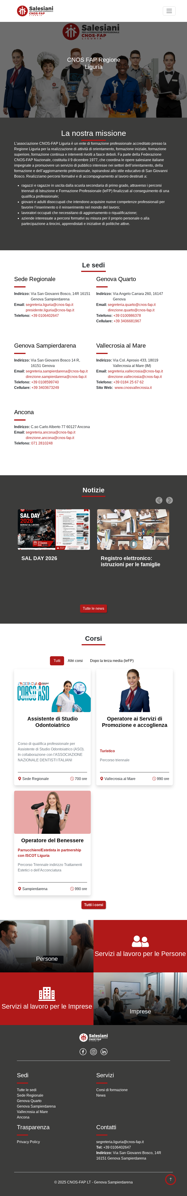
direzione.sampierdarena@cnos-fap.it (56, 377)
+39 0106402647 (45, 316)
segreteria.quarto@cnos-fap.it (132, 305)
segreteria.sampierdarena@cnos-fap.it (57, 371)
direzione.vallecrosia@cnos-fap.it (135, 377)
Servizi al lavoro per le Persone (140, 953)
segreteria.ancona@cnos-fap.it (50, 432)
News (101, 1095)
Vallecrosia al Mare (121, 345)
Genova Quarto (116, 279)
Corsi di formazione (112, 1090)
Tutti (57, 661)
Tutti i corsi (93, 905)
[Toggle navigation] (169, 10)
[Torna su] (170, 1179)
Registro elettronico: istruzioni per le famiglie (130, 561)
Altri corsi (75, 661)
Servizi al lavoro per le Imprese (47, 1006)
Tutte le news (93, 608)
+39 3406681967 (127, 321)
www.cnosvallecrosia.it (133, 388)
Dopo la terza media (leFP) (112, 661)
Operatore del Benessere (52, 840)
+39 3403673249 (45, 388)
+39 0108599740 (45, 382)
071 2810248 (42, 443)
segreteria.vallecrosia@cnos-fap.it (135, 371)
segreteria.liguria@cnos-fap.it (49, 305)
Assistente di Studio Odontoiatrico (52, 722)
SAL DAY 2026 (39, 558)
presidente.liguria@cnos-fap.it (50, 310)
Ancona (24, 412)
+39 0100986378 (127, 316)
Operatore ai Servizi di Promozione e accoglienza (134, 722)
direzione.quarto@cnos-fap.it (131, 310)
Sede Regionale (34, 279)
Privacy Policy (28, 1142)
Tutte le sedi (26, 1090)
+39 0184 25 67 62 (128, 382)
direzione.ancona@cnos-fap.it (50, 438)
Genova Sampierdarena (45, 345)
